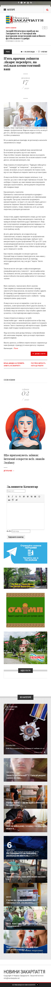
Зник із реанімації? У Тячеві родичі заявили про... (26, 776)
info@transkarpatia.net (12, 978)
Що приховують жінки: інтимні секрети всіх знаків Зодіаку (24, 458)
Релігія (8, 920)
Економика (9, 799)
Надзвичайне (10, 850)
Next (46, 27)
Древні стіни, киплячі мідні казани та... (26, 878)
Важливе (8, 897)
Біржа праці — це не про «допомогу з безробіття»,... (26, 803)
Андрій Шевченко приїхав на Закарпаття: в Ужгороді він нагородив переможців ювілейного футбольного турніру (25, 32)
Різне (16, 348)
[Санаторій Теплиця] (25, 648)
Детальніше (9, 471)
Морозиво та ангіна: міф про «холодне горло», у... (22, 948)
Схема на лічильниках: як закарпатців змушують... (20, 901)
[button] (9, 496)
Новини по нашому (12, 873)
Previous (43, 27)
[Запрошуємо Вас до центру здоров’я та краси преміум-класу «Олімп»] (25, 610)
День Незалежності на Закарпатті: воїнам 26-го (25, 748)
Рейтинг (44, 52)
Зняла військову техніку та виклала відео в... (26, 827)
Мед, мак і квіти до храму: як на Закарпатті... (23, 924)
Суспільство (10, 745)
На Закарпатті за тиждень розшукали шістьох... (21, 854)
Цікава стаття (39, 353)
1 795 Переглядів (29, 52)
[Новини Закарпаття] (25, 19)
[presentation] (8, 496)
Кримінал (9, 823)
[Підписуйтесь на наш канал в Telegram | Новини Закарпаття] (25, 553)
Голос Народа (10, 772)
